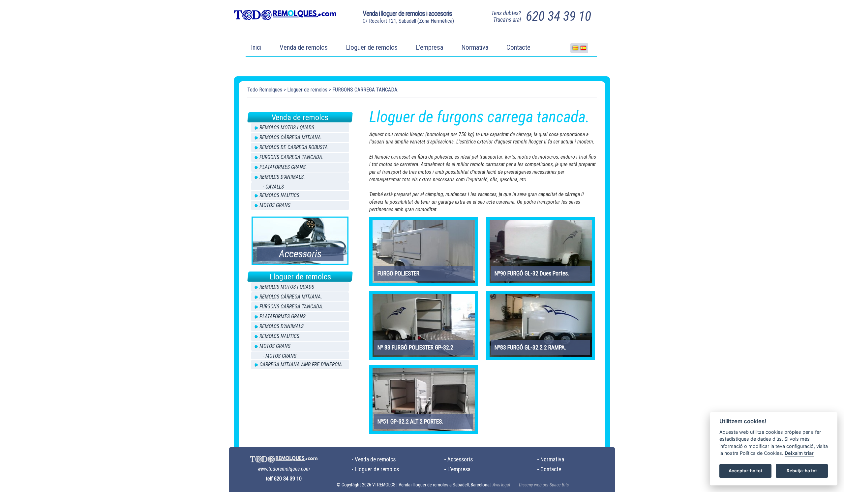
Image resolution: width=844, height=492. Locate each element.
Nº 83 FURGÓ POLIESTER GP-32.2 (415, 347)
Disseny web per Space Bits (544, 485)
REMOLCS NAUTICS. (280, 195)
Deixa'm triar (799, 453)
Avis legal (501, 485)
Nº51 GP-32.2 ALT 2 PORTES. (410, 421)
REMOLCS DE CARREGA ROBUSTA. (294, 147)
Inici (256, 47)
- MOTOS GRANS (279, 356)
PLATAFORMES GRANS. (283, 167)
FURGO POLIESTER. (399, 273)
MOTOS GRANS (274, 205)
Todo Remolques (264, 90)
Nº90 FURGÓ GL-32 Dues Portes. (532, 273)
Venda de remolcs (304, 47)
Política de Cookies (761, 453)
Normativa (474, 47)
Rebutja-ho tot (802, 471)
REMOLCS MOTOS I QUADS (286, 127)
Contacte (518, 47)
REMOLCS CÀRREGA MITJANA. (290, 137)
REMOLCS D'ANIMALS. (282, 177)
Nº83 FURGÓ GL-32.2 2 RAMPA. (530, 347)
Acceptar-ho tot (745, 471)
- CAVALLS (273, 187)
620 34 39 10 (558, 16)
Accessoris (460, 459)
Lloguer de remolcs (372, 47)
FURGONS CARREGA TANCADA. (365, 90)
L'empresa (429, 47)
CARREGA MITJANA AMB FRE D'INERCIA (300, 364)
